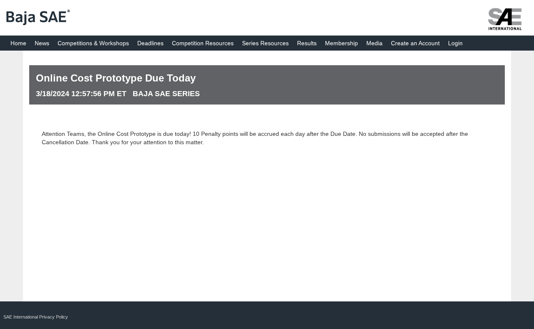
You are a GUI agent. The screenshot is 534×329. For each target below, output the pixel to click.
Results (307, 43)
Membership (341, 43)
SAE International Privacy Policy (35, 316)
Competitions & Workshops (93, 43)
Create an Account (415, 43)
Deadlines (150, 43)
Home (18, 43)
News (42, 43)
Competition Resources (203, 43)
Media (374, 43)
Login (455, 43)
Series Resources (265, 43)
